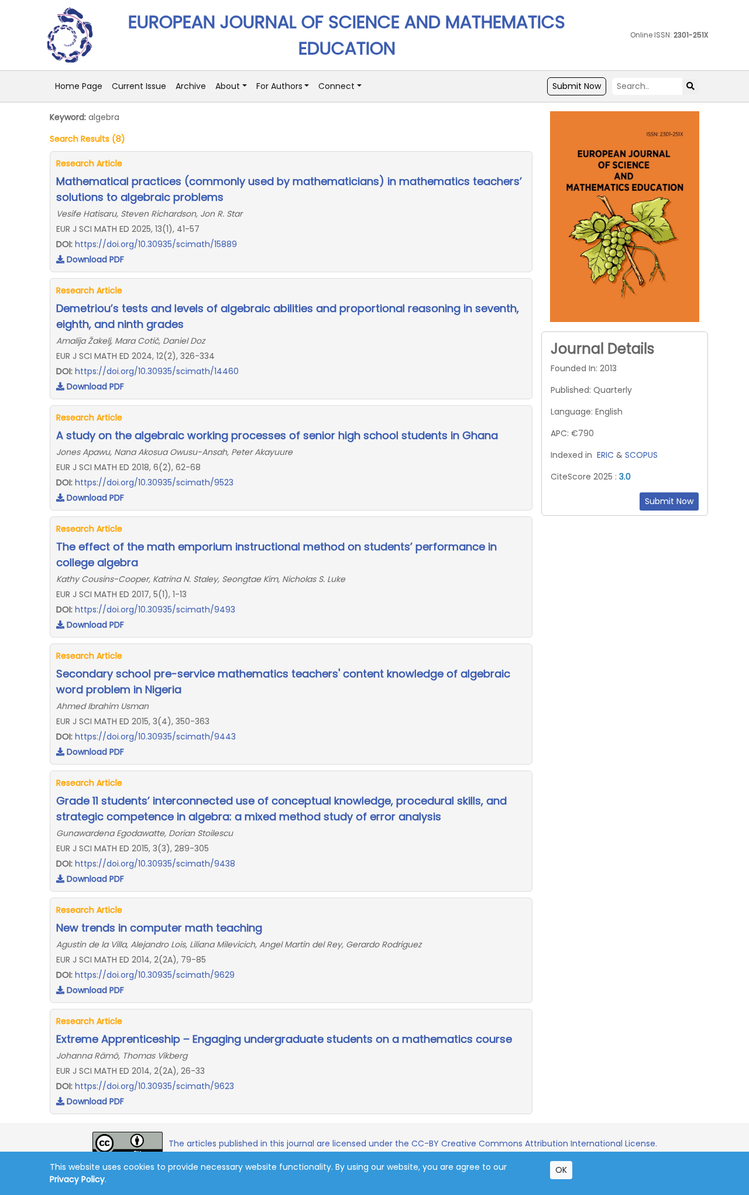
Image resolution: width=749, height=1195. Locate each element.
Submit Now (576, 86)
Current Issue (139, 86)
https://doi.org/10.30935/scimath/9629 (155, 975)
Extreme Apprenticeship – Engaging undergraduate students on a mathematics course (284, 1039)
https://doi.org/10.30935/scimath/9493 (155, 609)
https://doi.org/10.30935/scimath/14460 (157, 371)
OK (561, 1170)
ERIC (605, 455)
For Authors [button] (279, 86)
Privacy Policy (77, 1179)
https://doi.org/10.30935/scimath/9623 (154, 1086)
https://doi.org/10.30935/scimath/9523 (154, 482)
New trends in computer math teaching (159, 927)
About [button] (227, 86)
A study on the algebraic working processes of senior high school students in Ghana (277, 435)
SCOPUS (641, 455)
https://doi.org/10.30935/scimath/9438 (155, 863)
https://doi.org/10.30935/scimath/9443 (155, 736)
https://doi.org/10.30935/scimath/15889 (156, 244)
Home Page (78, 86)
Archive (191, 86)
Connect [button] (336, 86)
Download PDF (94, 259)
